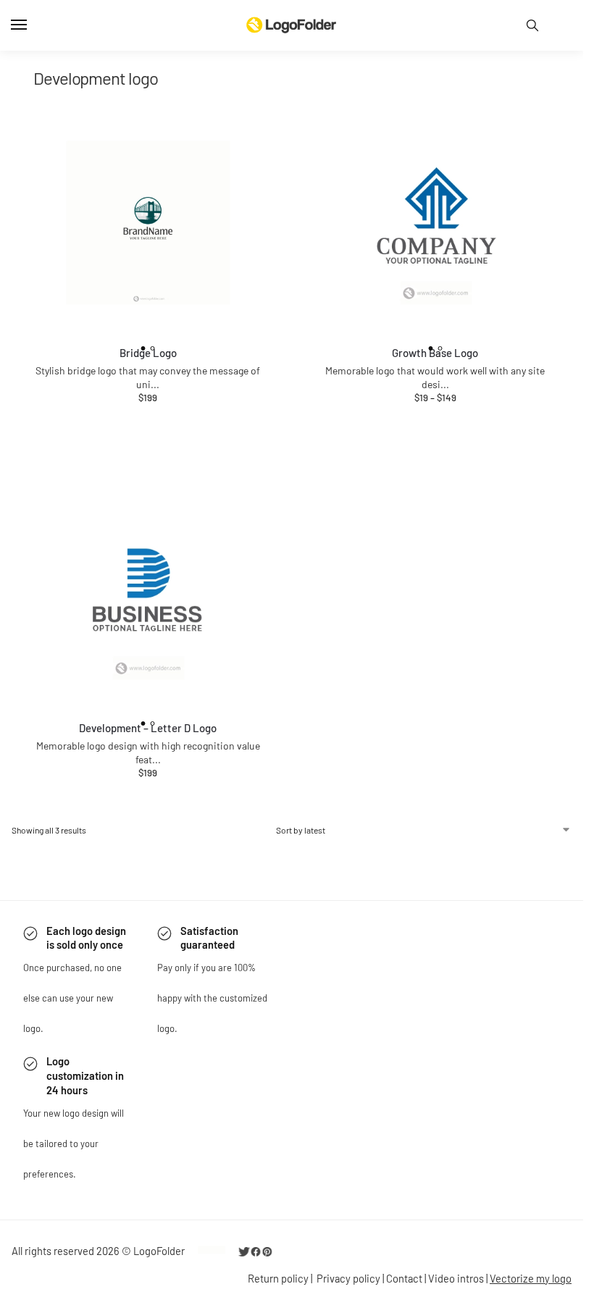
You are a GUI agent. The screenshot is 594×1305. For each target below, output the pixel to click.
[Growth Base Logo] (435, 222)
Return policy (278, 1278)
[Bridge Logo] (148, 222)
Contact (404, 1278)
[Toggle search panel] (532, 25)
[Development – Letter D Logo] (148, 597)
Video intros (456, 1278)
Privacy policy (348, 1278)
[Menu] (32, 25)
